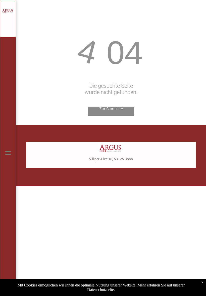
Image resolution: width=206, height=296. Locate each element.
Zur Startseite (111, 109)
